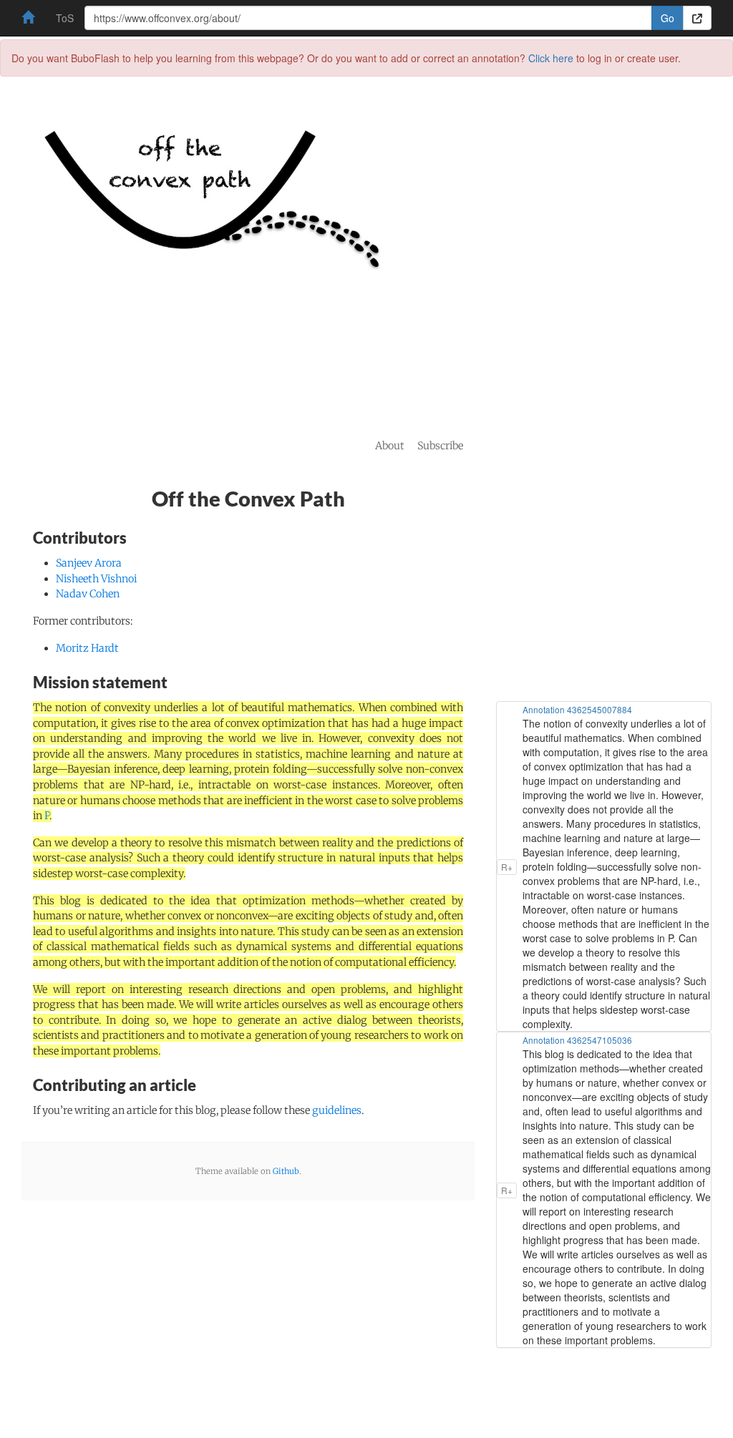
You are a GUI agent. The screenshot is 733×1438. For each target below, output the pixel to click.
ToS (65, 18)
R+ (507, 867)
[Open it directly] (697, 18)
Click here (550, 58)
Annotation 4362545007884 (577, 709)
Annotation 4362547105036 (577, 1040)
